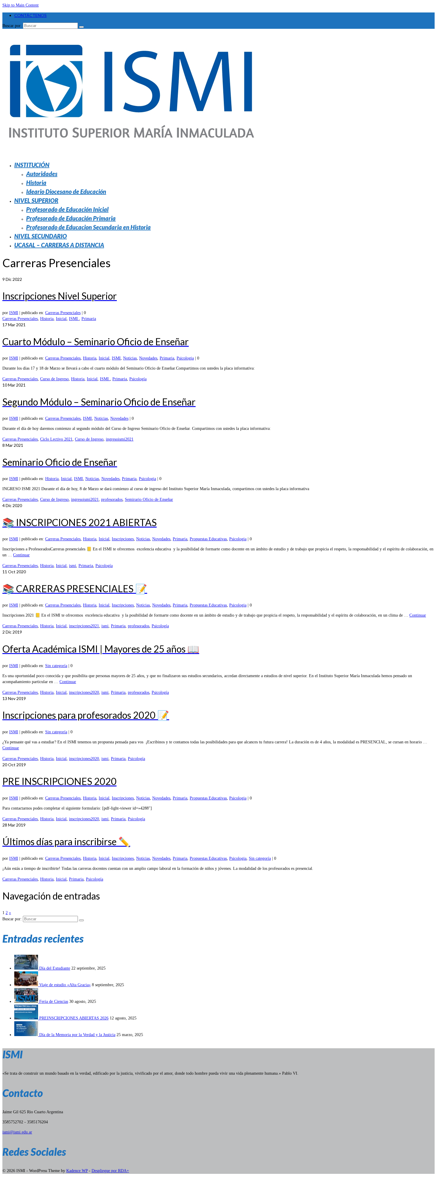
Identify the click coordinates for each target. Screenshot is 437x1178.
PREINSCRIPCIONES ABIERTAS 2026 (74, 1018)
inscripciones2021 (84, 626)
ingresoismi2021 (119, 439)
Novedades (148, 358)
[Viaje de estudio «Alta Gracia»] (26, 985)
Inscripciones (123, 539)
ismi (72, 565)
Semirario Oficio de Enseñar (149, 499)
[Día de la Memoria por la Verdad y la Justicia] (26, 1035)
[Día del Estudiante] (26, 968)
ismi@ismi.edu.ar (17, 1132)
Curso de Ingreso (54, 379)
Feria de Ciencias (53, 1001)
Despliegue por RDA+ (110, 1170)
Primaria (88, 318)
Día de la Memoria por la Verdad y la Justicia (77, 1035)
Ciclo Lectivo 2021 (56, 439)
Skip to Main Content (20, 5)
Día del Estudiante (54, 968)
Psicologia (185, 358)
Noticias (130, 358)
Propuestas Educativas (208, 539)
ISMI (13, 313)
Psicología (138, 379)
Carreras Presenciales (63, 313)
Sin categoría (56, 666)
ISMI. (74, 318)
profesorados (111, 499)
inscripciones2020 (84, 692)
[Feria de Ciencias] (26, 1001)
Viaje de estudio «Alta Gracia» (65, 985)
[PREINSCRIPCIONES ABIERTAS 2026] (26, 1018)
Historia (47, 318)
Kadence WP (77, 1170)
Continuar (21, 555)
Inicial (61, 318)
